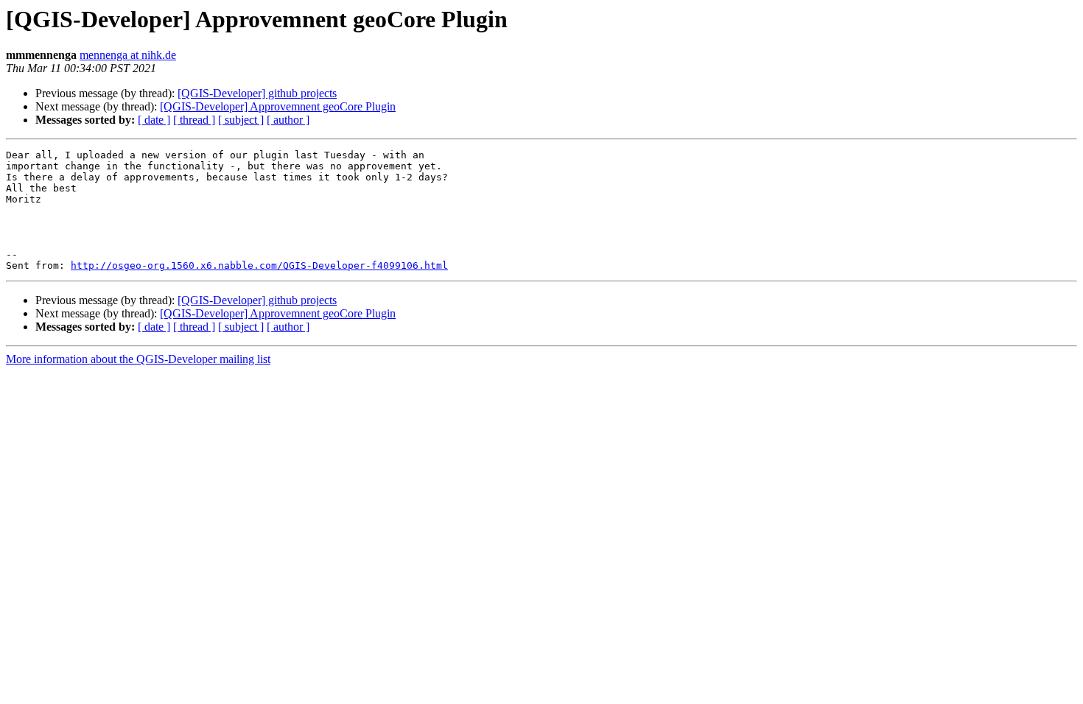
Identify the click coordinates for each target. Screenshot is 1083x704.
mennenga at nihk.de (128, 55)
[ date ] (154, 119)
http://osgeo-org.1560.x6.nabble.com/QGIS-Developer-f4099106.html (259, 265)
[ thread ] (194, 119)
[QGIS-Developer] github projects (257, 93)
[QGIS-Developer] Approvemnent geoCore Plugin (278, 106)
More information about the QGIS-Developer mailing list (138, 359)
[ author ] (288, 119)
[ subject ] (241, 119)
